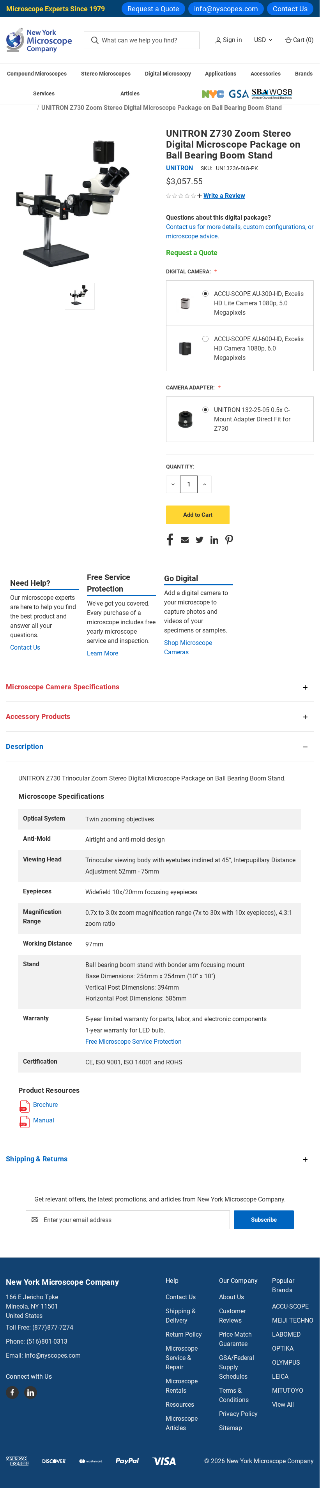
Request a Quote (153, 9)
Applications (220, 73)
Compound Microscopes (37, 73)
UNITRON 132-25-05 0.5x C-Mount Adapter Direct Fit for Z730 (252, 419)
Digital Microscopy (168, 73)
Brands (304, 73)
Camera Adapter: (191, 387)
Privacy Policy (238, 1414)
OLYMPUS (286, 1362)
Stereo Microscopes (106, 73)
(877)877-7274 (52, 1327)
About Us (231, 1297)
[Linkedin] (214, 540)
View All (283, 1404)
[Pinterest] (229, 540)
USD (261, 40)
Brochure (45, 1104)
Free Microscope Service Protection (133, 1041)
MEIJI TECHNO (292, 1320)
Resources (180, 1404)
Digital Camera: (189, 271)
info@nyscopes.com (226, 9)
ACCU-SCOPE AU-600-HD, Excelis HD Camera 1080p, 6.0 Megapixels (259, 348)
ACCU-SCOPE (290, 1306)
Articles (130, 93)
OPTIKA (282, 1348)
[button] (221, 195)
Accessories (266, 73)
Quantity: (180, 466)
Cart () (303, 40)
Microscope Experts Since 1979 (55, 9)
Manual (43, 1120)
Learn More (102, 653)
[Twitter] (199, 540)
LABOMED (286, 1334)
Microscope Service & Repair (182, 1358)
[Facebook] (170, 540)
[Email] (185, 540)
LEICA (280, 1376)
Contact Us (290, 9)
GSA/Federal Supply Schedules (236, 1367)
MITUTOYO (287, 1390)
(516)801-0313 (47, 1341)
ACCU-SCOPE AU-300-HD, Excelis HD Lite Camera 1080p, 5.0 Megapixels (259, 303)
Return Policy (184, 1334)
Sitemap (230, 1428)
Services (44, 93)
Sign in (232, 40)
